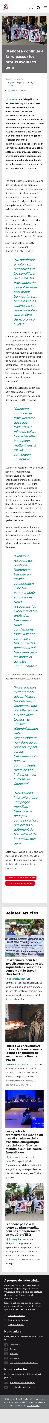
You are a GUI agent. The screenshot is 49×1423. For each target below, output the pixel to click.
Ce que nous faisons (18, 1320)
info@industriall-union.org (22, 1382)
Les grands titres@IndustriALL (24, 1362)
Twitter (13, 1349)
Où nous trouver (16, 1324)
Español (21, 82)
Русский (11, 86)
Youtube (14, 1353)
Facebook (15, 1345)
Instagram (14, 1358)
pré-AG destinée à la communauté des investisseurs (23, 864)
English (11, 82)
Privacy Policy (33, 1405)
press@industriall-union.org (23, 1387)
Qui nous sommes (16, 1315)
